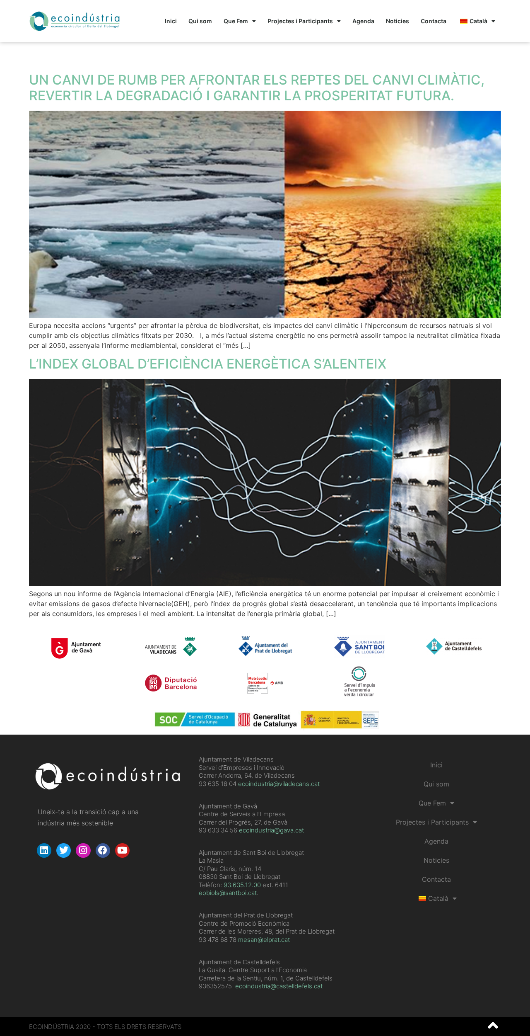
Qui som (200, 20)
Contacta (433, 20)
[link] (242, 885)
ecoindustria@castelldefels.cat (279, 986)
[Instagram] (83, 850)
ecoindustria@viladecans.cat (278, 784)
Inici (171, 20)
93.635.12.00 (242, 885)
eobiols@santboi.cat (228, 893)
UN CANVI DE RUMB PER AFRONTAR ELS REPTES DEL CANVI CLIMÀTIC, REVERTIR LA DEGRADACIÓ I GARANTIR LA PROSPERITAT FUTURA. (256, 88)
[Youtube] (122, 850)
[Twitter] (63, 850)
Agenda (363, 20)
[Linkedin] (44, 850)
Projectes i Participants (300, 20)
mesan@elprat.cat (264, 940)
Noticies (397, 20)
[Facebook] (103, 850)
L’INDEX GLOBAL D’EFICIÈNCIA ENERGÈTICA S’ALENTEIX (207, 364)
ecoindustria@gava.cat (271, 830)
